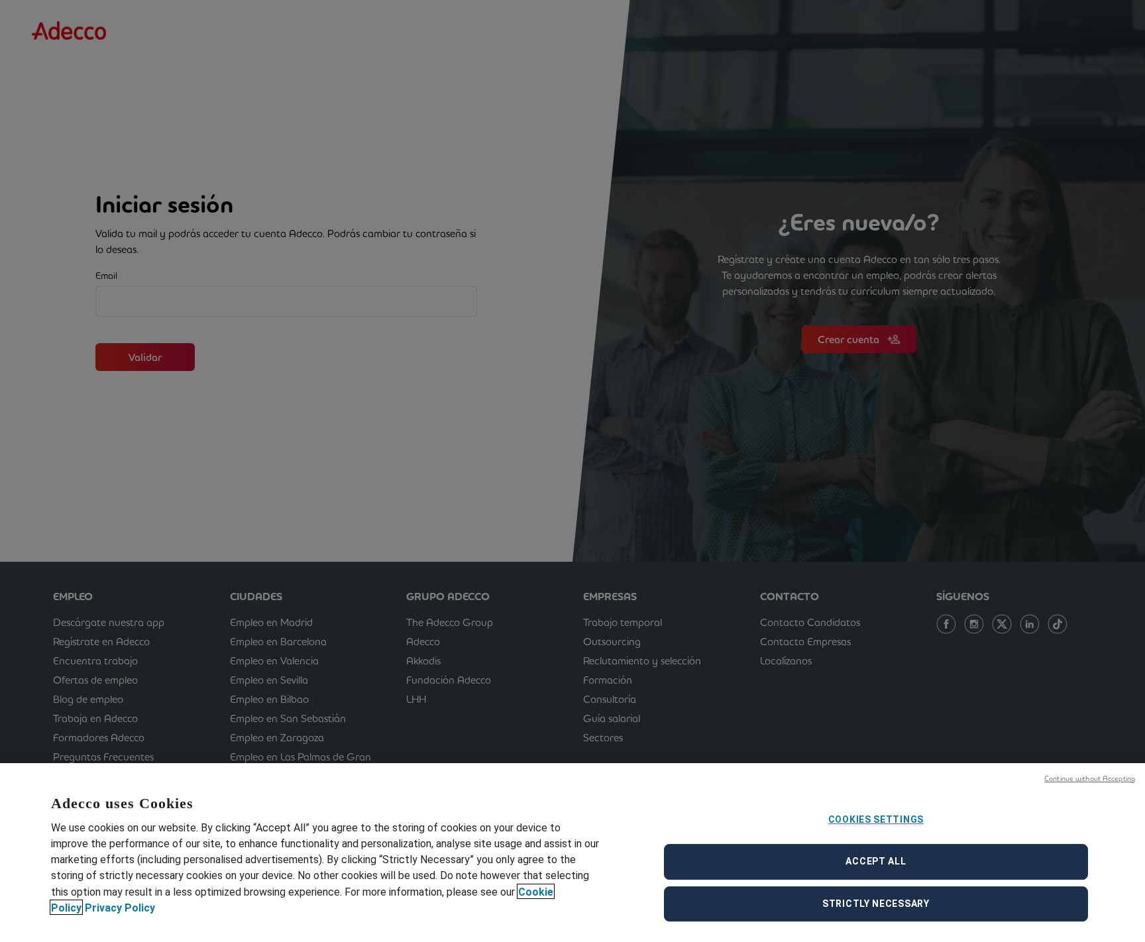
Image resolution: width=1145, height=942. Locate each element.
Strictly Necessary (876, 903)
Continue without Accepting (1089, 778)
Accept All (875, 861)
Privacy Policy (120, 907)
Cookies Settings (876, 819)
